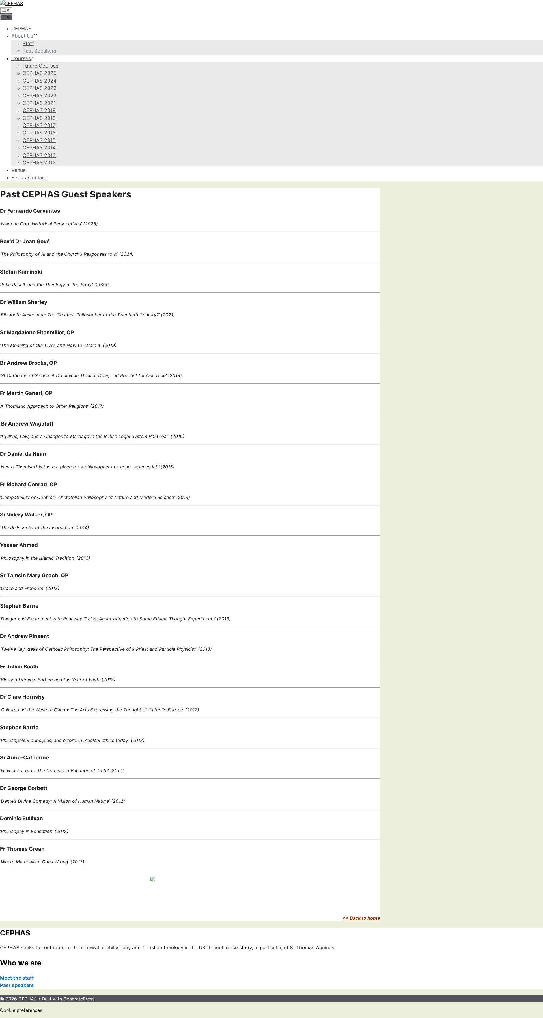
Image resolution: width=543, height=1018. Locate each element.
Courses (21, 58)
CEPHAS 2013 (39, 155)
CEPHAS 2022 (40, 96)
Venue (18, 170)
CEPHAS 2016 (39, 133)
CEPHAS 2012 (39, 163)
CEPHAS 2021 (39, 103)
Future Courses (40, 66)
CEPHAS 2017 (39, 125)
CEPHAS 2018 (39, 118)
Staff (28, 43)
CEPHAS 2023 (40, 88)
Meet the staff (17, 978)
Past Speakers (39, 51)
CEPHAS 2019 (39, 110)
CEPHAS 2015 (39, 140)
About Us (22, 36)
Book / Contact (29, 178)
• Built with (31, 999)
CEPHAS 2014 (39, 148)
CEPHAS (21, 28)
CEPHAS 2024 (40, 81)
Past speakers (17, 985)
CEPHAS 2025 (40, 73)
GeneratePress (78, 999)
